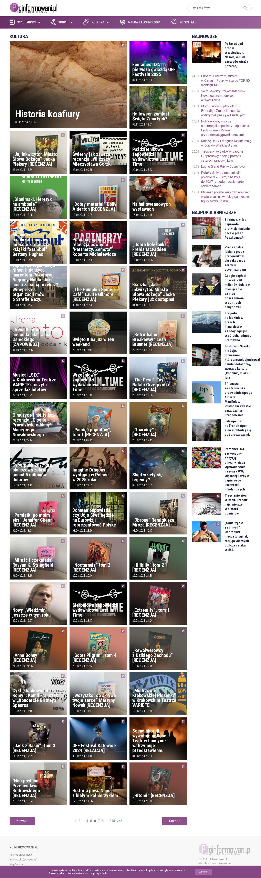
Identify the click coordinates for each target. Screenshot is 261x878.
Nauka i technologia (144, 22)
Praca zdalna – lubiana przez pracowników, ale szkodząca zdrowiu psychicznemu (235, 258)
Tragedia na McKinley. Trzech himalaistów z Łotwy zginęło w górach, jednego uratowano (238, 326)
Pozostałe (187, 22)
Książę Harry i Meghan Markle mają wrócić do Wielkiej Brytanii (226, 143)
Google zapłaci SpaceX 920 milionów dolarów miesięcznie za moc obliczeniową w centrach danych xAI (237, 291)
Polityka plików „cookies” (23, 859)
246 (120, 821)
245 (112, 821)
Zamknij (203, 871)
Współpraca (16, 864)
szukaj (245, 8)
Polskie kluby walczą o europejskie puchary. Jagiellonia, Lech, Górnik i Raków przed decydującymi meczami (225, 128)
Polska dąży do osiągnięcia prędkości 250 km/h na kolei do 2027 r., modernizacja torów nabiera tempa (222, 179)
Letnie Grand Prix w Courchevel (223, 167)
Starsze (174, 821)
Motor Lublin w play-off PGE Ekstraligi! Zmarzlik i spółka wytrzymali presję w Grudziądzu (224, 110)
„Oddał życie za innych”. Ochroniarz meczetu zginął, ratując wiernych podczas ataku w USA (237, 536)
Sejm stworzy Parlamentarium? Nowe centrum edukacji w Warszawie (223, 95)
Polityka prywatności (21, 854)
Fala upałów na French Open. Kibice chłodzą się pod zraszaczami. (238, 428)
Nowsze (22, 821)
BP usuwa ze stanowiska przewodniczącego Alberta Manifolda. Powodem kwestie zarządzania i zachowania (238, 399)
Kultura (98, 22)
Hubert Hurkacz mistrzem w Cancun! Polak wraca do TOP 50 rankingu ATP (225, 80)
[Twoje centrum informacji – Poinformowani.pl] (34, 7)
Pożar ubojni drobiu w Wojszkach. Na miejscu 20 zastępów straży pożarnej (236, 55)
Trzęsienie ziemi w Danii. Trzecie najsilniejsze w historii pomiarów (236, 504)
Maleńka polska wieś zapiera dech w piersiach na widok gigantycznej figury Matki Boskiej (225, 196)
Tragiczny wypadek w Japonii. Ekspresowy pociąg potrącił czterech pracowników (222, 156)
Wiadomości (26, 22)
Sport (63, 22)
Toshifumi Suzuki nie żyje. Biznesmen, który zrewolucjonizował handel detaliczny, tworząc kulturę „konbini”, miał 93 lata (238, 362)
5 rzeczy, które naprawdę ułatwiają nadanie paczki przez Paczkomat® (237, 229)
